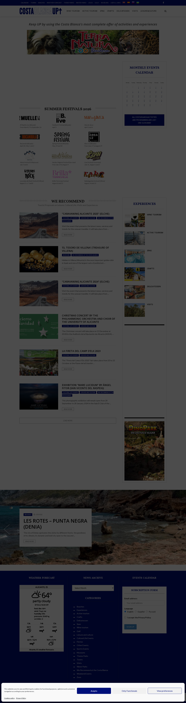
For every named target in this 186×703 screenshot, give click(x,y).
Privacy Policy (21, 698)
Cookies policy (9, 698)
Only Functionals (129, 691)
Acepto (94, 691)
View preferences (165, 691)
